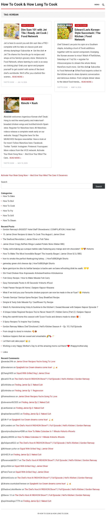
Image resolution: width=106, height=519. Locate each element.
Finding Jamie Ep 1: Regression (29, 390)
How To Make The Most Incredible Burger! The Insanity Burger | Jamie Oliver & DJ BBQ (42, 253)
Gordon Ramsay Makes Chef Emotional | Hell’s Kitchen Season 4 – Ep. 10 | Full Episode (42, 326)
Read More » (18, 77)
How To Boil (8, 201)
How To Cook (27, 25)
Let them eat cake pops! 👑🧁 (17, 341)
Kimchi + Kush (29, 103)
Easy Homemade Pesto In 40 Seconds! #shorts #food (27, 283)
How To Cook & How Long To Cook (29, 4)
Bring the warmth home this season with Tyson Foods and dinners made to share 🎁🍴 (42, 317)
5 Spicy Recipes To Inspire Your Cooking (21, 321)
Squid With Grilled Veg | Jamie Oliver (33, 373)
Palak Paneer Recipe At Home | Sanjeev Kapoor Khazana (28, 287)
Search (4, 182)
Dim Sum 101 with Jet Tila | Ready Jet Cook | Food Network (34, 33)
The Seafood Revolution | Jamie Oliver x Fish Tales (26, 239)
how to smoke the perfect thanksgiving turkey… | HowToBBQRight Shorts (35, 258)
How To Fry (8, 211)
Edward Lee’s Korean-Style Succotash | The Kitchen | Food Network (87, 34)
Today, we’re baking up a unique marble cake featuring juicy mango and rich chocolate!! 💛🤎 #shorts (48, 249)
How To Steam (9, 220)
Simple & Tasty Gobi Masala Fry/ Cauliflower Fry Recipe (28, 302)
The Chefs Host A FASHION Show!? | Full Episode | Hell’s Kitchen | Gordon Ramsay (52, 379)
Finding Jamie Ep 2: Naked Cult (29, 385)
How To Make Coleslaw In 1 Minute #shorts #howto (51, 431)
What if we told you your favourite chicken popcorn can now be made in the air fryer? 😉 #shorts (46, 292)
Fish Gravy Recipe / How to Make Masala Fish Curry (26, 278)
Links (5, 352)
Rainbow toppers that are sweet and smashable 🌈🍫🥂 (28, 336)
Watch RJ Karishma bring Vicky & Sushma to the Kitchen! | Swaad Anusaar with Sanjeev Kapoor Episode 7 (50, 307)
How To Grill (8, 215)
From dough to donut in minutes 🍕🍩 (20, 331)
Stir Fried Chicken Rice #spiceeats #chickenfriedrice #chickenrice (33, 273)
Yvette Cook (9, 82)
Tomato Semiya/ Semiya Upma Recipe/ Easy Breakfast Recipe (31, 297)
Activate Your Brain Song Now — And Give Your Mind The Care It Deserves (34, 175)
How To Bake (9, 196)
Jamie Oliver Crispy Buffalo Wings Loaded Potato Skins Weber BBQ (33, 244)
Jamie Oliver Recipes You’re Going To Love (35, 361)
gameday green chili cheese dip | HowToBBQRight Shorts (29, 263)
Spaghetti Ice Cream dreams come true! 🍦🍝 (37, 367)
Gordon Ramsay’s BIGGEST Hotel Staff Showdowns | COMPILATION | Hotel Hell (39, 229)
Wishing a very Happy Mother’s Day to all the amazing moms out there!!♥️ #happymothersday (45, 346)
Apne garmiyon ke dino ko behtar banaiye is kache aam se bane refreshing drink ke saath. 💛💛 (46, 268)
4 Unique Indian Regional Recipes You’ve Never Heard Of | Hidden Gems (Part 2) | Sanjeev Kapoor (47, 312)
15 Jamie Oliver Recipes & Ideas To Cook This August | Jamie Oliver (34, 234)
